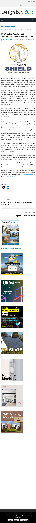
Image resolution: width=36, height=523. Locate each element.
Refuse (16, 520)
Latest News (4, 26)
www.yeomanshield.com (28, 174)
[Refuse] (34, 517)
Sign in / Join (31, 1)
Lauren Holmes (7, 39)
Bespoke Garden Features (24, 216)
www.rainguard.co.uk (9, 176)
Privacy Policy (24, 520)
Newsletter (11, 26)
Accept (10, 520)
